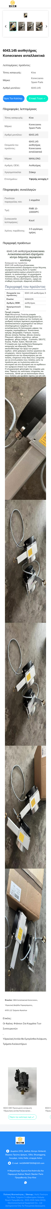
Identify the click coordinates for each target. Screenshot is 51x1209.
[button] (7, 1091)
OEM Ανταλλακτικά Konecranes (25, 1000)
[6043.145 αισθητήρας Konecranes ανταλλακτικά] (25, 15)
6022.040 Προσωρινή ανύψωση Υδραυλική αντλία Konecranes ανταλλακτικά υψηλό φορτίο (17, 1109)
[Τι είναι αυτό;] (25, 1182)
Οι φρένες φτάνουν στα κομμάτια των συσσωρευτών (22, 1024)
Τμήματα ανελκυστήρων (15, 1044)
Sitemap (29, 1194)
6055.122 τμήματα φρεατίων (16, 1010)
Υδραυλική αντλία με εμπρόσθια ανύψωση (24, 1039)
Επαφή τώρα (35, 98)
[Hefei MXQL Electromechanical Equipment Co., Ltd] (12, 4)
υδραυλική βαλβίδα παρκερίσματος (18, 1005)
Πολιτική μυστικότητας (13, 1194)
